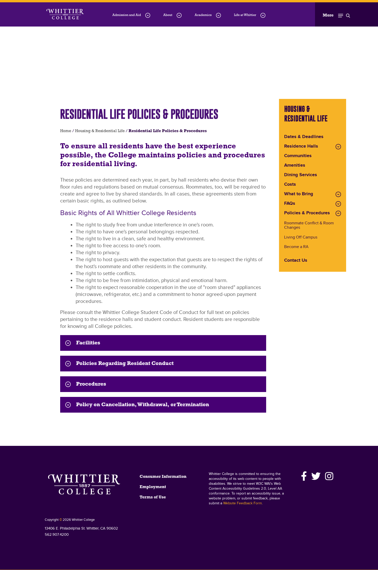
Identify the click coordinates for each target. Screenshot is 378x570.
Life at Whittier (245, 15)
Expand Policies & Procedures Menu (338, 213)
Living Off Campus (300, 237)
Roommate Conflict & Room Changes (309, 225)
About (167, 15)
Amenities (294, 165)
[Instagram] (328, 476)
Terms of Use (153, 497)
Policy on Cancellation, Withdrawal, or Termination (142, 404)
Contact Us (295, 260)
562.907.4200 (57, 534)
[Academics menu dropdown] (218, 15)
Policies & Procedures (307, 213)
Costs (290, 184)
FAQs (289, 203)
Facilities (88, 343)
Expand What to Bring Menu (338, 194)
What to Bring (298, 194)
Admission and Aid (126, 15)
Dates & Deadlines (303, 137)
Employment (153, 487)
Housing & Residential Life (100, 131)
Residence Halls (301, 146)
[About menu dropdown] (179, 15)
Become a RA (296, 247)
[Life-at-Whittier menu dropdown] (263, 15)
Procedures (91, 384)
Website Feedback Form (242, 503)
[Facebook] (304, 476)
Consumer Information (163, 477)
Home (65, 131)
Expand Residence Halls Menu (338, 146)
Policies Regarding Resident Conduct (125, 363)
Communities (298, 156)
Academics (203, 15)
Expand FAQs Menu (338, 204)
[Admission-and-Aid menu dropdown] (147, 15)
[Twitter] (316, 476)
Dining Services (300, 175)
